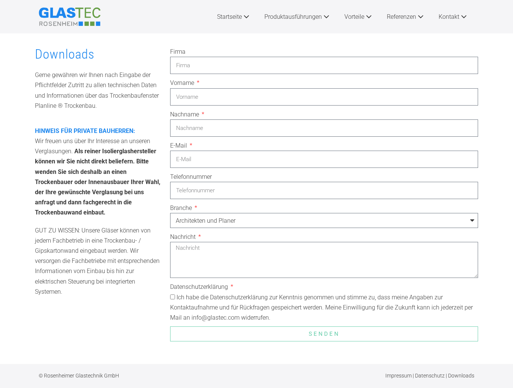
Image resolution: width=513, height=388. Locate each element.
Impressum (399, 376)
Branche (181, 207)
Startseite (230, 16)
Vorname (183, 82)
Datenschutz (430, 376)
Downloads (461, 376)
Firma (178, 51)
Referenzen (402, 16)
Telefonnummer (191, 176)
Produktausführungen (293, 16)
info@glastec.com (216, 317)
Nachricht (183, 236)
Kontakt (450, 16)
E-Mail (179, 145)
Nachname (185, 114)
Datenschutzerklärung (199, 286)
